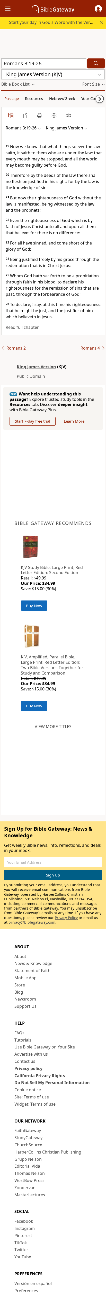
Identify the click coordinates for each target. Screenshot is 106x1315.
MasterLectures (29, 1195)
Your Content (92, 98)
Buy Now (34, 605)
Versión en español (33, 1283)
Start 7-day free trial (32, 421)
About (20, 956)
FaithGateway (27, 1130)
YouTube (22, 1257)
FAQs (19, 1033)
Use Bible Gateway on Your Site (44, 1047)
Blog (18, 992)
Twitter (21, 1249)
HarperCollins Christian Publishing (47, 1152)
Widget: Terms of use (35, 1104)
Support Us (25, 1006)
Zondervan (25, 1187)
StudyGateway (28, 1137)
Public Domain (31, 376)
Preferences (26, 1290)
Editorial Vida (27, 1166)
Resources (34, 98)
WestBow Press (29, 1180)
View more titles (53, 726)
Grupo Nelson (28, 1159)
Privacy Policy (66, 917)
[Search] (96, 63)
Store (19, 985)
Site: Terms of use (31, 1097)
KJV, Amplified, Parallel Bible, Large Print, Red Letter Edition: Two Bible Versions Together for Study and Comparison (52, 665)
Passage (11, 98)
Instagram (24, 1228)
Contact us (24, 1061)
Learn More (74, 421)
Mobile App (25, 978)
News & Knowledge (33, 963)
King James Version (36, 367)
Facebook (23, 1221)
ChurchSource (28, 1145)
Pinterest (23, 1235)
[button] (98, 8)
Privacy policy (28, 1068)
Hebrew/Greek (62, 98)
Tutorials (22, 1040)
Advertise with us (31, 1054)
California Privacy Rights (39, 1075)
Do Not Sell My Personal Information (52, 1082)
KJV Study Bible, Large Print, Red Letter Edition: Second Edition (52, 570)
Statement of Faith (32, 970)
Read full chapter (22, 327)
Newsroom (25, 999)
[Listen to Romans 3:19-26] (68, 115)
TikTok (20, 1243)
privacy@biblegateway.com (31, 922)
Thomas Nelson (29, 1173)
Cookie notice (27, 1090)
